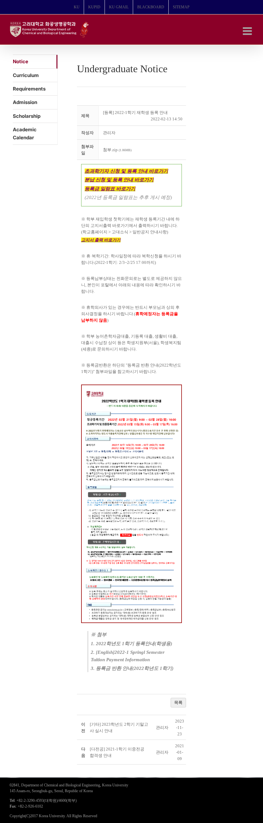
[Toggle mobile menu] (248, 31)
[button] (109, 132)
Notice (20, 61)
